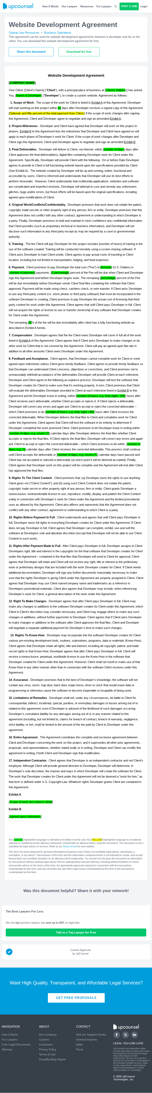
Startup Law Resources (24, 32)
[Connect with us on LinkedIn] (134, 1034)
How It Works (50, 6)
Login (143, 6)
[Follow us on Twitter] (125, 1035)
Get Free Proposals (76, 997)
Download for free (78, 51)
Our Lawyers (69, 6)
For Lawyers (103, 6)
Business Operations (57, 32)
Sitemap (7, 1049)
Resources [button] (86, 6)
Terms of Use (70, 846)
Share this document (31, 51)
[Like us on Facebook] (116, 1034)
